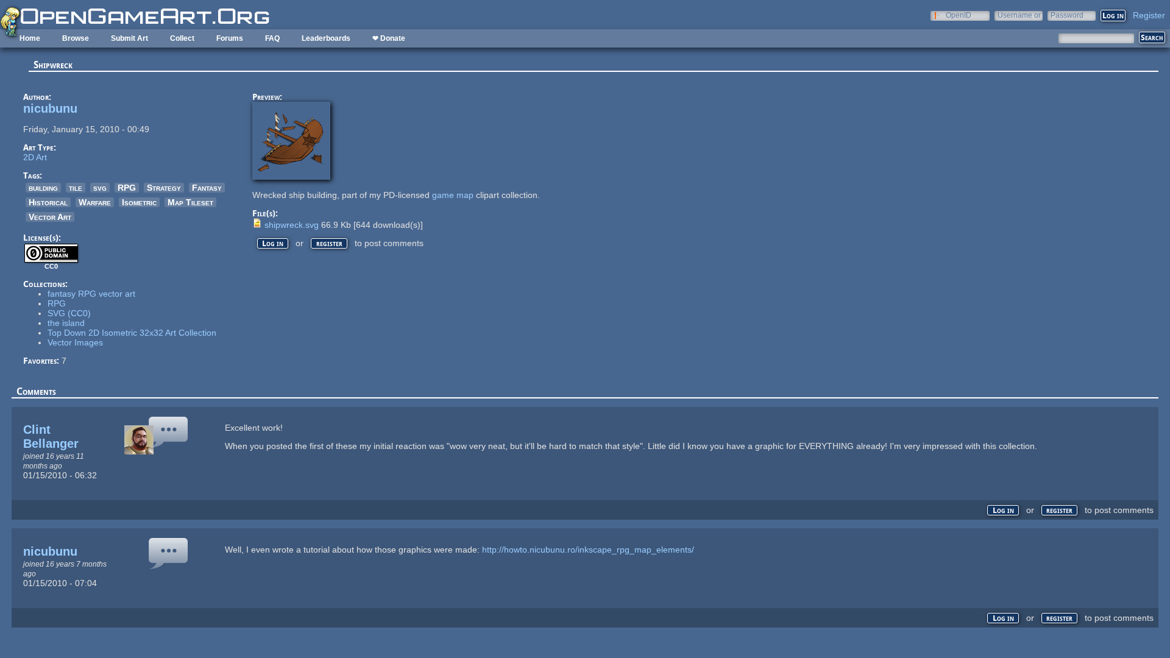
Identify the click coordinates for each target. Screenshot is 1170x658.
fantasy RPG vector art (91, 294)
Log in (272, 243)
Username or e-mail (1019, 15)
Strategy (164, 188)
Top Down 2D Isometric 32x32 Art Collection (132, 333)
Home (30, 38)
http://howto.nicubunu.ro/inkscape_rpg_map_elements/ (588, 549)
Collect (182, 38)
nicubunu (50, 108)
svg (100, 188)
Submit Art (129, 38)
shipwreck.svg (291, 225)
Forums (229, 38)
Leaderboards (326, 38)
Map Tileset (190, 202)
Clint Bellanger (51, 436)
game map (452, 195)
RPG (127, 188)
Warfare (95, 202)
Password (1067, 15)
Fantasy (207, 188)
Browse (75, 38)
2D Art (35, 157)
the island (66, 323)
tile (75, 188)
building (43, 188)
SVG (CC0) (69, 313)
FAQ (272, 38)
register (329, 243)
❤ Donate (388, 38)
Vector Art (50, 217)
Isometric (139, 202)
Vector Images (75, 342)
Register (1149, 15)
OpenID (958, 15)
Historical (48, 202)
